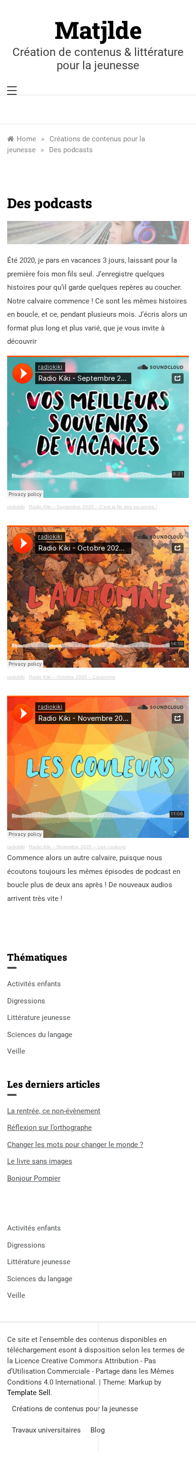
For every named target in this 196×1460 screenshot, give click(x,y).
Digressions (26, 1001)
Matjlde (98, 30)
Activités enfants (34, 984)
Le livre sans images (39, 1161)
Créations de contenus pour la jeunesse (75, 1409)
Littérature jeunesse (38, 1017)
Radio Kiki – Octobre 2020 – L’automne (72, 676)
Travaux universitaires (46, 1430)
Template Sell (28, 1392)
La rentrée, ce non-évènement (53, 1111)
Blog (97, 1430)
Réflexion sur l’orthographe (49, 1127)
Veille (16, 1051)
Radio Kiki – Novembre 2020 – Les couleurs (77, 846)
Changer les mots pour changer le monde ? (75, 1144)
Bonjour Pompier (33, 1178)
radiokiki (16, 506)
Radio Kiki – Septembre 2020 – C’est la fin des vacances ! (93, 506)
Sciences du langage (39, 1034)
